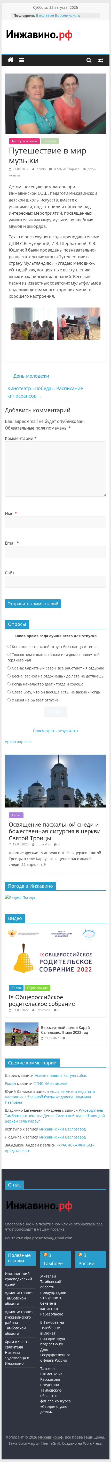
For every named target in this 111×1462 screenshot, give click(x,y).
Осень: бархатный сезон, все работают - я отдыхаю (58, 668)
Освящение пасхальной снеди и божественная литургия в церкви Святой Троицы (55, 831)
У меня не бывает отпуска (35, 700)
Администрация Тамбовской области (19, 1298)
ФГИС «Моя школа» (51, 1083)
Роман (10, 1083)
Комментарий (21, 438)
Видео (16, 988)
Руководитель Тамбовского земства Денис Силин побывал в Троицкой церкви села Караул (55, 1116)
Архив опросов (18, 741)
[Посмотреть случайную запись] (100, 60)
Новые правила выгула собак (61, 1075)
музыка (14, 175)
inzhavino (44, 844)
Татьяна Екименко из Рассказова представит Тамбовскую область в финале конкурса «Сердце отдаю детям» (55, 1390)
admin (41, 169)
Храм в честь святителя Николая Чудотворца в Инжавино (17, 1352)
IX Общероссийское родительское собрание (42, 1000)
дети (91, 169)
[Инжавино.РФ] (39, 1196)
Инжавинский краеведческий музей (18, 1279)
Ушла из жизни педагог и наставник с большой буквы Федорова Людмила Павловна (50, 1097)
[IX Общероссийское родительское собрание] (55, 929)
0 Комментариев (66, 169)
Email (12, 543)
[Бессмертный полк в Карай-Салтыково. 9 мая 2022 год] (21, 1025)
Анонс (16, 815)
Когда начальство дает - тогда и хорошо (47, 684)
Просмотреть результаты (55, 730)
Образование (37, 988)
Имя (11, 513)
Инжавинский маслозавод (62, 1129)
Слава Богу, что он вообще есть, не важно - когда (56, 692)
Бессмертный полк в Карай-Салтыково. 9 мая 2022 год (66, 1030)
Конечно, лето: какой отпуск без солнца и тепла (55, 646)
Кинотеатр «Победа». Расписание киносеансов (45, 392)
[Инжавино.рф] (10, 60)
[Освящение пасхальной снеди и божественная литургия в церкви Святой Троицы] (55, 757)
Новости (49, 141)
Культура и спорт (24, 141)
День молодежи (28, 376)
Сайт (9, 573)
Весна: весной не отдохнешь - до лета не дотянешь (58, 676)
